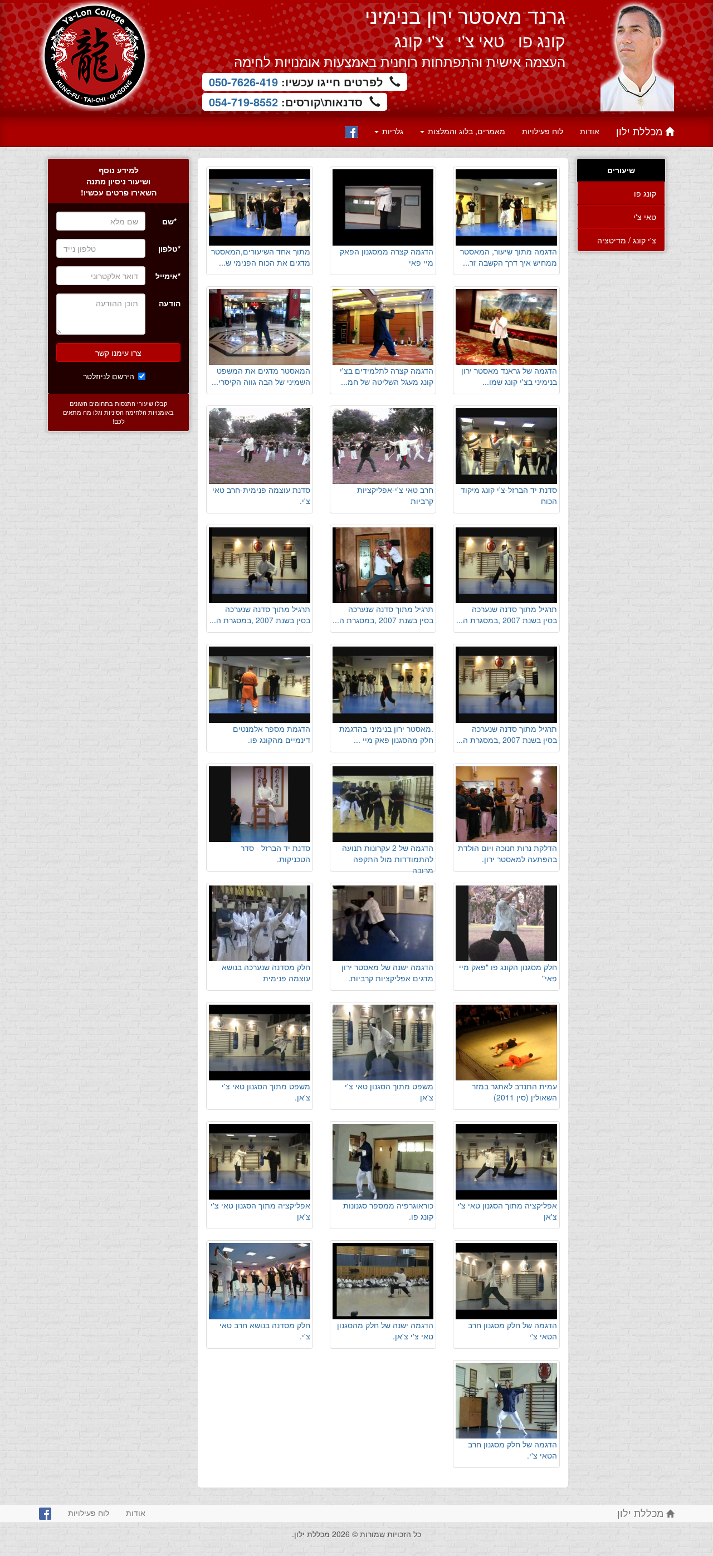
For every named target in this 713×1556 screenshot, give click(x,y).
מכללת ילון (640, 131)
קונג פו (645, 193)
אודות (589, 130)
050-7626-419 (243, 82)
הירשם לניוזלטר (108, 375)
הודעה (169, 303)
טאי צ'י (644, 216)
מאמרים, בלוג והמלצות (465, 130)
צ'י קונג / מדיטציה (626, 240)
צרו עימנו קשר (118, 352)
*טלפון (169, 248)
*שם (169, 221)
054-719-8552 (243, 102)
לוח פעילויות (542, 130)
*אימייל (167, 275)
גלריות (391, 130)
